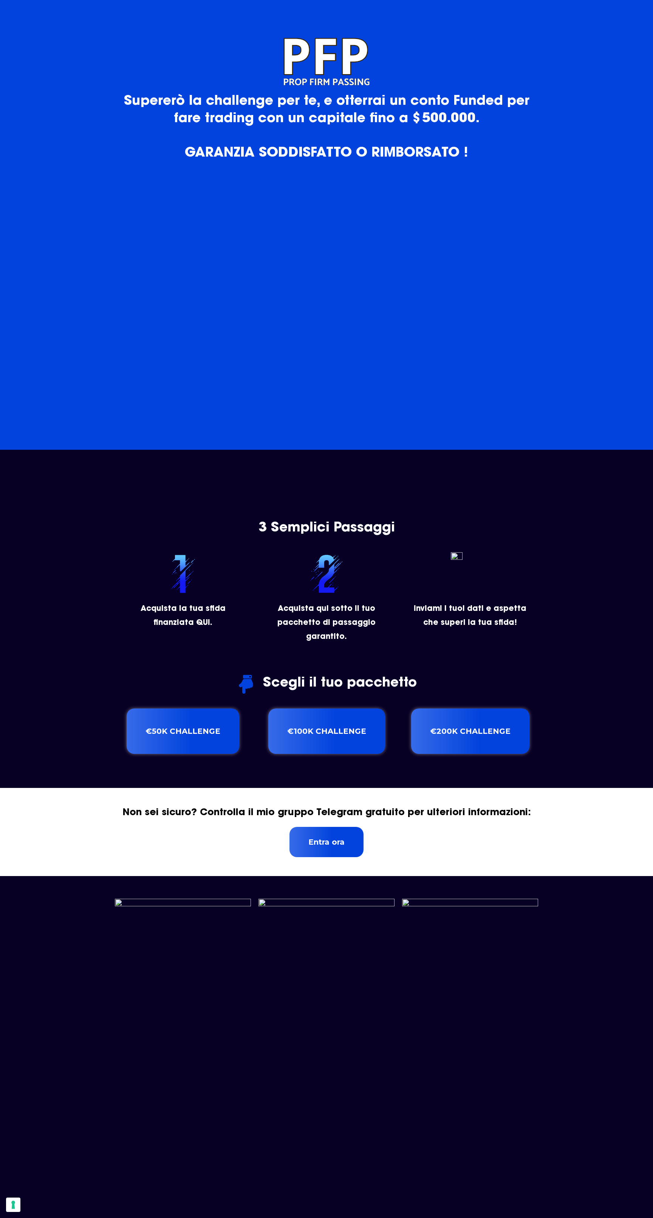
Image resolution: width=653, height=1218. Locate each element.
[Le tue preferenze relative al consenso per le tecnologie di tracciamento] (13, 1205)
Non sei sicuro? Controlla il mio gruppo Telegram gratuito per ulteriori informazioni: (326, 813)
